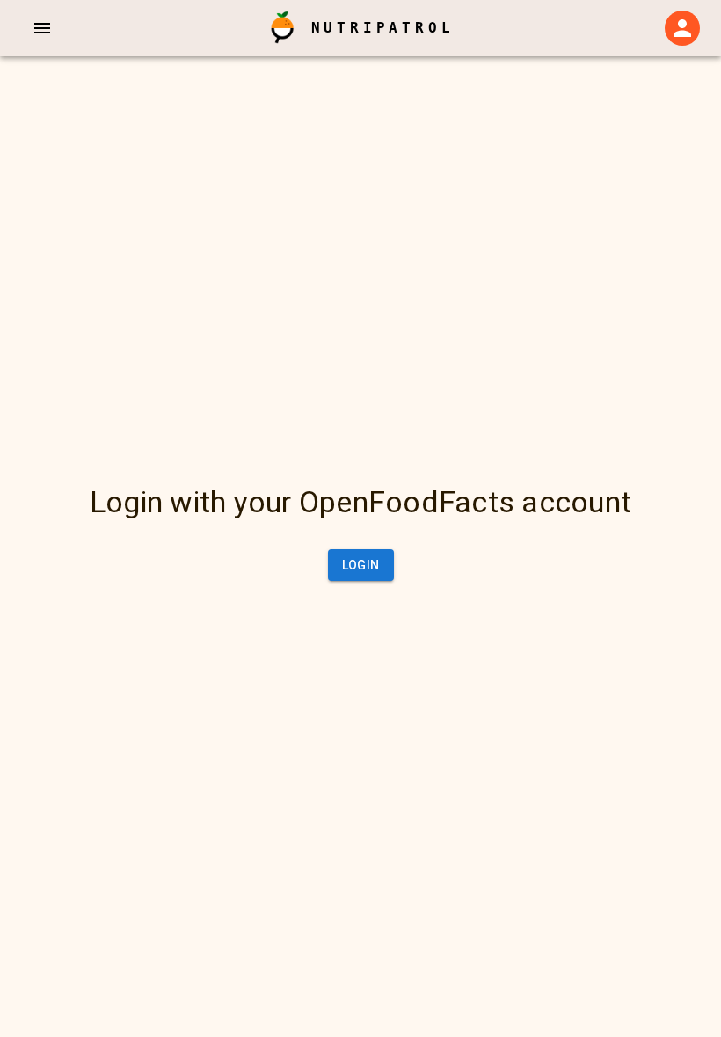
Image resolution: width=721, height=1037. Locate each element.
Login (361, 565)
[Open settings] (682, 28)
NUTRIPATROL (383, 27)
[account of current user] (42, 28)
